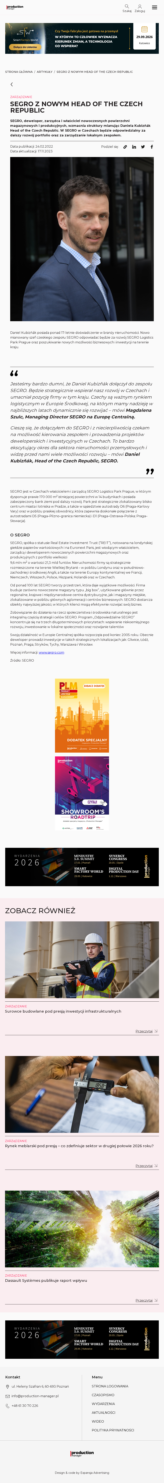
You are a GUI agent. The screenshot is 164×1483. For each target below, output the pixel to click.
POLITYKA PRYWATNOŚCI (113, 1430)
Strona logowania (110, 1386)
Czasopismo (103, 1395)
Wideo (98, 1421)
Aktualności (103, 1413)
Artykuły (44, 72)
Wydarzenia (103, 1404)
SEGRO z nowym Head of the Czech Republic (95, 72)
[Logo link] (15, 7)
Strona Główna (19, 72)
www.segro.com (51, 652)
